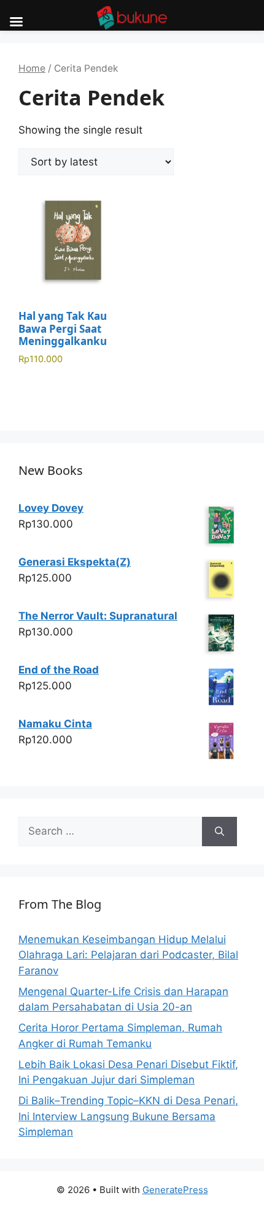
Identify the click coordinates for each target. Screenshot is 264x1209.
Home (31, 68)
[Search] (219, 831)
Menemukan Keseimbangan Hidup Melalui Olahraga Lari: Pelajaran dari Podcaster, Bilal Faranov (128, 955)
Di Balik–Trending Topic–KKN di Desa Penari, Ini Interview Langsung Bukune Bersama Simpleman (128, 1116)
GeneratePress (175, 1190)
